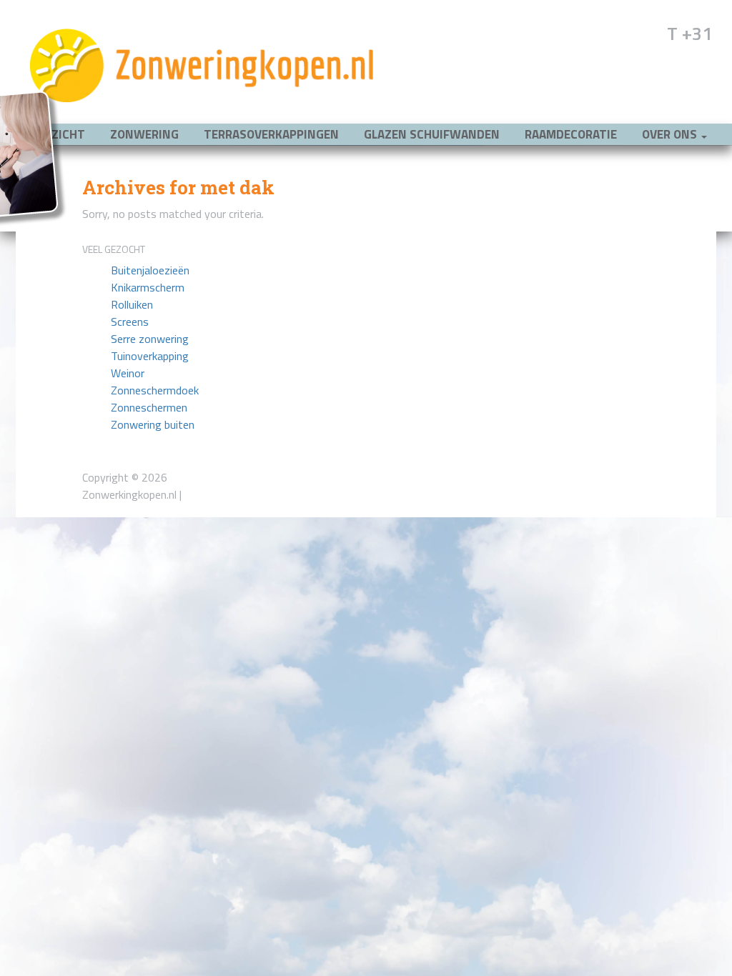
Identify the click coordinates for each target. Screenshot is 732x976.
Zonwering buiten (152, 424)
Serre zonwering (150, 338)
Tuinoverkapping (150, 355)
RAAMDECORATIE (571, 134)
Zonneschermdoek (155, 390)
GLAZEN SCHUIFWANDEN (432, 134)
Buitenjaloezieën (150, 270)
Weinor (127, 373)
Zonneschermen (149, 407)
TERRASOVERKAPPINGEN (271, 134)
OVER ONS (671, 134)
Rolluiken (132, 304)
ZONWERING (144, 134)
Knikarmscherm (147, 287)
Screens (130, 321)
